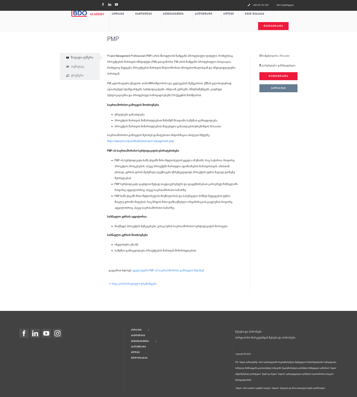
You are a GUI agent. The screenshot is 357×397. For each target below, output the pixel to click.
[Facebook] (24, 333)
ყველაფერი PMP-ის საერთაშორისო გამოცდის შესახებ (168, 270)
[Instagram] (57, 333)
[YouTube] (46, 333)
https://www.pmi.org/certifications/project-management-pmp (140, 141)
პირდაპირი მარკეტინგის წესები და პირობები (265, 337)
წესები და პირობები (248, 331)
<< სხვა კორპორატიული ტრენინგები (133, 283)
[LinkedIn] (35, 333)
